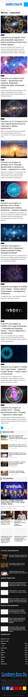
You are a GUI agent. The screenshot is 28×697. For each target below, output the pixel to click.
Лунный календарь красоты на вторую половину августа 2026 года (17, 454)
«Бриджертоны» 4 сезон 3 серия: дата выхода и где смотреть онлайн (17, 591)
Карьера (3, 657)
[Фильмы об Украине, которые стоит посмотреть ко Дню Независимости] (4, 464)
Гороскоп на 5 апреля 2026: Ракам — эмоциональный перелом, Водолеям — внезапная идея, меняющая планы (12, 83)
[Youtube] (20, 688)
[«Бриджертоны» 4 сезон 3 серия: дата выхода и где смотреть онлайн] (4, 592)
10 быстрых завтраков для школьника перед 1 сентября (17, 471)
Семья (2, 650)
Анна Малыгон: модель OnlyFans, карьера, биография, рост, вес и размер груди (20, 539)
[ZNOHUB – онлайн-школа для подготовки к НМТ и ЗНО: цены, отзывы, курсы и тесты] (14, 490)
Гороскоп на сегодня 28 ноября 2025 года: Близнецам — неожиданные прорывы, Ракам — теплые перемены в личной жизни (14, 328)
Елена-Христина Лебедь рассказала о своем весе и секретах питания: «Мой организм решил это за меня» (18, 584)
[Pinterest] (16, 688)
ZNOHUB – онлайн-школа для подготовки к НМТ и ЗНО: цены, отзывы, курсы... (13, 502)
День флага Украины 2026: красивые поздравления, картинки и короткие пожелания (18, 437)
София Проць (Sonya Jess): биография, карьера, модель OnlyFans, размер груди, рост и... (6, 539)
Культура (3, 639)
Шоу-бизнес (4, 648)
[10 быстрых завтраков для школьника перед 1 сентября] (4, 473)
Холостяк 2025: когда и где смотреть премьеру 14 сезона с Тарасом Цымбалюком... (20, 522)
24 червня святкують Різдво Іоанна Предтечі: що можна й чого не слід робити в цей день (17, 611)
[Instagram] (12, 688)
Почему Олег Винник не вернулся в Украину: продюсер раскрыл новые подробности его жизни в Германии (18, 600)
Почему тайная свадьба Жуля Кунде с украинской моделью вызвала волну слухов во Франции (17, 620)
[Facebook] (3, 688)
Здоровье (3, 643)
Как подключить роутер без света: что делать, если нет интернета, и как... (7, 522)
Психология (4, 664)
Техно (2, 659)
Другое (2, 75)
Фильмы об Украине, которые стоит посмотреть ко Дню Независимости (17, 463)
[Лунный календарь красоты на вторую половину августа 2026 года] (4, 454)
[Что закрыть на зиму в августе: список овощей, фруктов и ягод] (4, 446)
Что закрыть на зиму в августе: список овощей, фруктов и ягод (18, 445)
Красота (3, 652)
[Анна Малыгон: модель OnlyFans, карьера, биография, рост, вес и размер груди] (20, 532)
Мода (2, 655)
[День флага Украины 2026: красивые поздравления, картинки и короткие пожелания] (4, 437)
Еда (3, 645)
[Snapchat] (24, 688)
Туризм (2, 661)
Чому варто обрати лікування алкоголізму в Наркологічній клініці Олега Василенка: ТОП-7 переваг (17, 629)
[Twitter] (7, 688)
